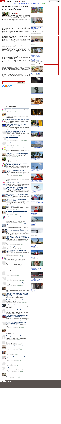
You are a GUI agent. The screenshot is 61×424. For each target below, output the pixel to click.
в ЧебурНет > (44, 3)
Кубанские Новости (12, 82)
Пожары (38, 3)
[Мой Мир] (11, 86)
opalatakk (16, 13)
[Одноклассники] (6, 86)
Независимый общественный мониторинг (16, 35)
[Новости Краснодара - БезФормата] (5, 1)
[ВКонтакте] (3, 86)
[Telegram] (8, 86)
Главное (15, 3)
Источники (23, 3)
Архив (19, 3)
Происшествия (33, 3)
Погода (27, 3)
